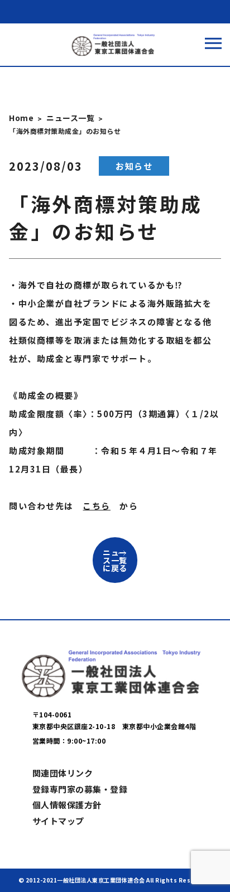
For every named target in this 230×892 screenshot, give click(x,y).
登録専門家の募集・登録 (80, 789)
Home (21, 117)
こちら (97, 506)
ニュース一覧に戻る (115, 560)
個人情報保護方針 (67, 805)
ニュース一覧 (70, 117)
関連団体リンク (62, 773)
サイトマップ (58, 821)
